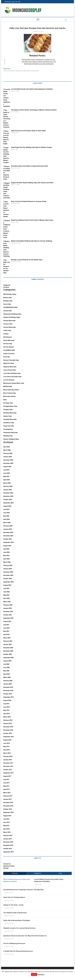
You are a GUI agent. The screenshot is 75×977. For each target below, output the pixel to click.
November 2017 (8, 766)
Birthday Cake (7, 301)
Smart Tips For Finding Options (14, 897)
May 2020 (6, 671)
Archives (6, 287)
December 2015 (8, 842)
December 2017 (8, 763)
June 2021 (6, 628)
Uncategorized (8, 429)
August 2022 (7, 585)
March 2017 (7, 793)
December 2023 (8, 532)
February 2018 (7, 756)
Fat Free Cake (7, 344)
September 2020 (8, 657)
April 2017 (6, 789)
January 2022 (7, 608)
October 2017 (7, 770)
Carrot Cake (7, 304)
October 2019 (7, 694)
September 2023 (8, 542)
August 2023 (7, 546)
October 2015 (7, 848)
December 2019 (8, 687)
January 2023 (7, 569)
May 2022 (6, 595)
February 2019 (7, 720)
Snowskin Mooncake (10, 419)
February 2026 (7, 453)
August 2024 (7, 506)
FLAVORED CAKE (9, 350)
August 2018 (7, 740)
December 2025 (8, 460)
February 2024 (7, 526)
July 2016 (6, 819)
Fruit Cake (6, 357)
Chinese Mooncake (9, 321)
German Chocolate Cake (11, 360)
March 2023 (7, 562)
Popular (15, 873)
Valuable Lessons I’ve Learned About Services (19, 928)
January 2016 (7, 839)
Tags (60, 873)
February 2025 (7, 486)
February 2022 (7, 605)
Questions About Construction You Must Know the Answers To (25, 936)
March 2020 (7, 677)
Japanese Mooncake (9, 367)
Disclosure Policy (8, 866)
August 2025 (7, 466)
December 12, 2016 (9, 892)
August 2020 (7, 661)
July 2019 (6, 704)
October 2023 (7, 539)
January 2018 (7, 760)
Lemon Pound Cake (9, 370)
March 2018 (7, 753)
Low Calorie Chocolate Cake (12, 377)
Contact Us (6, 864)
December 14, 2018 (38, 31)
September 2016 (8, 812)
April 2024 (6, 519)
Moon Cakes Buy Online (11, 390)
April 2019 (6, 714)
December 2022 (8, 572)
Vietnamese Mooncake (10, 432)
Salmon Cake (7, 416)
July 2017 (6, 779)
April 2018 (6, 750)
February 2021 (7, 641)
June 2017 (6, 783)
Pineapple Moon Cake (10, 406)
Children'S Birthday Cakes (11, 317)
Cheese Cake (7, 311)
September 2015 (8, 852)
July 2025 (6, 470)
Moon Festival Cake (9, 393)
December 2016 (8, 802)
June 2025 (6, 473)
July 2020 (6, 664)
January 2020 (7, 684)
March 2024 (7, 522)
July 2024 (6, 509)
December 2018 (8, 727)
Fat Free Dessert (8, 347)
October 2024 (7, 499)
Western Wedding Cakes (11, 439)
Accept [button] (34, 974)
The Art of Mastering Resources (14, 943)
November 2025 (8, 463)
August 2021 (7, 621)
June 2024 (6, 513)
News (5, 400)
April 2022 (6, 598)
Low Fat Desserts (8, 380)
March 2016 (7, 832)
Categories (6, 285)
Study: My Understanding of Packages (16, 920)
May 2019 (6, 710)
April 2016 (6, 829)
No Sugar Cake (8, 403)
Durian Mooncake (9, 340)
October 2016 (7, 809)
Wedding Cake (8, 436)
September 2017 (8, 773)
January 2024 (7, 529)
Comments (37, 873)
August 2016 (7, 816)
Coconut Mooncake (9, 327)
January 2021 (7, 644)
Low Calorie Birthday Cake (11, 373)
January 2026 (7, 457)
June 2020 (6, 667)
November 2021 (8, 611)
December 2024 (8, 493)
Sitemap (6, 868)
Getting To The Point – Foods (13, 905)
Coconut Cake (7, 324)
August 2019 (7, 700)
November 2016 (8, 806)
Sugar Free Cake (8, 426)
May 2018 (6, 746)
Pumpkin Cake (8, 409)
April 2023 (6, 559)
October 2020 (7, 654)
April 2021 (6, 634)
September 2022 (8, 582)
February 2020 (7, 681)
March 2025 (7, 483)
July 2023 (6, 549)
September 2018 (8, 737)
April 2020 (6, 674)
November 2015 (8, 845)
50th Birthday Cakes (9, 294)
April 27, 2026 (38, 884)
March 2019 (7, 717)
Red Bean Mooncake (9, 413)
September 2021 (8, 618)
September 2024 (8, 503)
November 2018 (8, 730)
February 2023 (7, 565)
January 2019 (7, 723)
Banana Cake (7, 297)
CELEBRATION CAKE (10, 307)
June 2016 (6, 822)
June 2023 (6, 552)
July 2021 (6, 625)
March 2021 (7, 638)
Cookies (6, 334)
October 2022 (7, 579)
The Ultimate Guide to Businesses (15, 912)
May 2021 (6, 631)
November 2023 (8, 536)
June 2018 (6, 743)
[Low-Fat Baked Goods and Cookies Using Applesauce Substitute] (18, 879)
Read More (40, 974)
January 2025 (7, 490)
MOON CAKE (7, 386)
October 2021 (7, 615)
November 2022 (8, 575)
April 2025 (6, 480)
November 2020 (8, 651)
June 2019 (6, 707)
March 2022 (7, 602)
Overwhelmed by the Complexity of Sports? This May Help (23, 889)
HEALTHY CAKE (8, 363)
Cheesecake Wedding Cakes (12, 314)
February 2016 (7, 835)
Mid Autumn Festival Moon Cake (13, 383)
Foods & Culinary (8, 353)
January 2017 (7, 799)
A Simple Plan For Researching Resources (18, 951)
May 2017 (6, 786)
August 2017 (7, 776)
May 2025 (6, 476)
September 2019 (8, 697)
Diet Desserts (7, 337)
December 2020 (8, 648)
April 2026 (6, 447)
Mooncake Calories (9, 396)
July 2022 (6, 588)
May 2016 (6, 826)
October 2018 (7, 733)
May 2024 (6, 516)
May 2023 (6, 555)
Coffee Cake (7, 330)
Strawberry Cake (8, 423)
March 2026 (7, 450)
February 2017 (7, 796)
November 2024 (8, 496)
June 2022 (6, 592)
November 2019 (8, 690)
